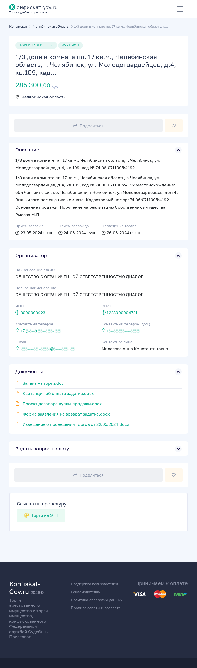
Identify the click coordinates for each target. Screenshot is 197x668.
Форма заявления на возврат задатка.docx (66, 414)
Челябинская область (43, 96)
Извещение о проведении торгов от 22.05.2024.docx (76, 424)
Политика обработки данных (96, 600)
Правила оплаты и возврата (96, 607)
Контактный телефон (34, 324)
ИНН (19, 306)
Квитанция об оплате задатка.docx (58, 393)
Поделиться (92, 125)
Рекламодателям (86, 592)
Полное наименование (35, 288)
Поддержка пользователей (94, 584)
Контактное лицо (117, 342)
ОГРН (106, 306)
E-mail (20, 342)
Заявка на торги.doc (43, 383)
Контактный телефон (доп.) (126, 324)
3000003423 (33, 312)
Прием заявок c (29, 226)
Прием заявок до (73, 226)
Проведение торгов (119, 226)
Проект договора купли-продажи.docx (62, 403)
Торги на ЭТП (44, 515)
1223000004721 (122, 312)
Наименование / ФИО (35, 270)
